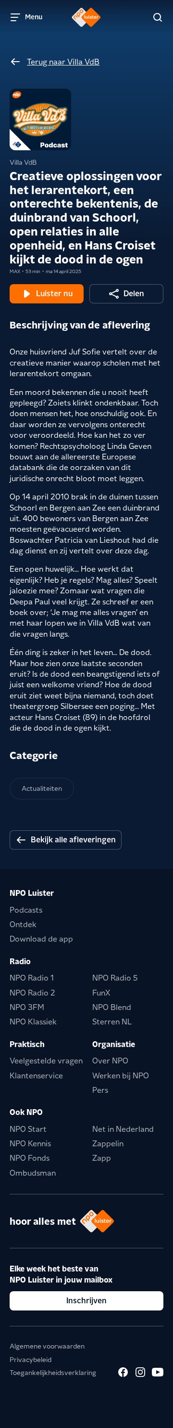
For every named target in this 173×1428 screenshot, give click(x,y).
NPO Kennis (30, 1144)
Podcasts (26, 910)
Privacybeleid (30, 1359)
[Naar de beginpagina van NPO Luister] (86, 17)
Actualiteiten (42, 788)
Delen (134, 293)
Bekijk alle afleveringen (73, 840)
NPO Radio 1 (32, 978)
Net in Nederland (123, 1129)
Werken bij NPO (120, 1076)
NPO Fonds (29, 1158)
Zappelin (108, 1144)
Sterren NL (112, 1022)
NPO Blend (111, 1007)
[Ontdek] (157, 17)
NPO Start (28, 1129)
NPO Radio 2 (32, 993)
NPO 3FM (27, 1007)
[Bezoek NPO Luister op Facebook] (123, 1372)
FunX (101, 993)
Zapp (101, 1158)
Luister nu (54, 293)
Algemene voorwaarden (47, 1346)
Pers (100, 1090)
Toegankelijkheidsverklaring (53, 1372)
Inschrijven (86, 1301)
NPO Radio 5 (115, 978)
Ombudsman (33, 1173)
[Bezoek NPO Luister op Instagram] (140, 1372)
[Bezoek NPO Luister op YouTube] (157, 1372)
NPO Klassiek (33, 1022)
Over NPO (110, 1061)
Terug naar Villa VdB (63, 62)
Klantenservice (36, 1076)
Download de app (41, 939)
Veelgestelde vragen (46, 1061)
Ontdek (23, 924)
